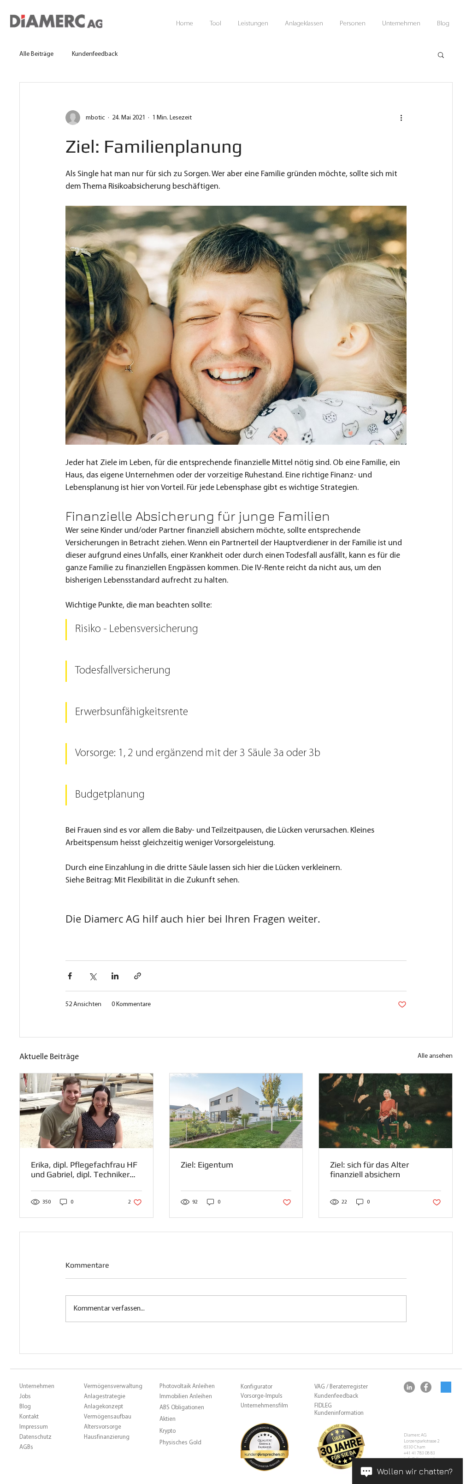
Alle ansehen (435, 1056)
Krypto (167, 1431)
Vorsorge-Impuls (262, 1396)
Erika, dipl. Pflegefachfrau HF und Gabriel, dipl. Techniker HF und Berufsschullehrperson (86, 1169)
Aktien (167, 1419)
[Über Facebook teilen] (69, 975)
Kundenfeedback (95, 54)
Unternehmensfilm (264, 1406)
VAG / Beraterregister (341, 1387)
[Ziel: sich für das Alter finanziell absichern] (385, 1110)
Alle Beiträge (36, 54)
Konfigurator (256, 1387)
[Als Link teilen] (137, 975)
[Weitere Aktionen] (401, 117)
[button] (215, 23)
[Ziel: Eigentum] (236, 1110)
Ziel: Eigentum (207, 1164)
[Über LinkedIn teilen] (115, 975)
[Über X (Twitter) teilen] (92, 975)
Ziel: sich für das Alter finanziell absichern (369, 1169)
